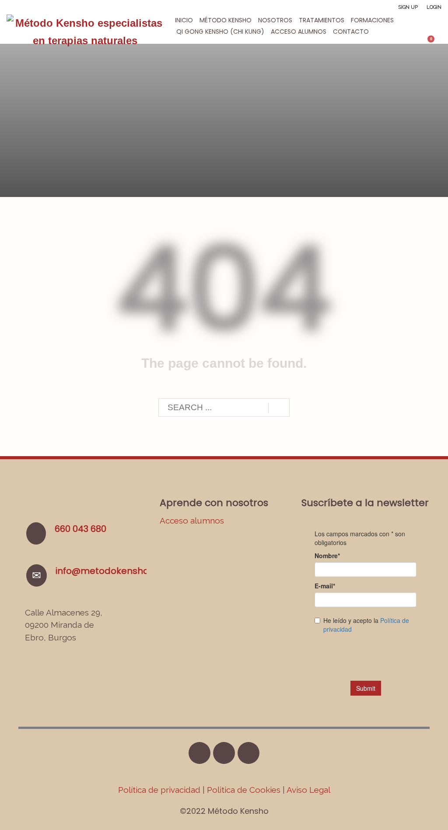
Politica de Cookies (243, 790)
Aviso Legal (308, 790)
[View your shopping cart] (435, 42)
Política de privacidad (160, 790)
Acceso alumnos (192, 520)
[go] (279, 408)
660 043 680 (80, 529)
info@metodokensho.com (113, 571)
